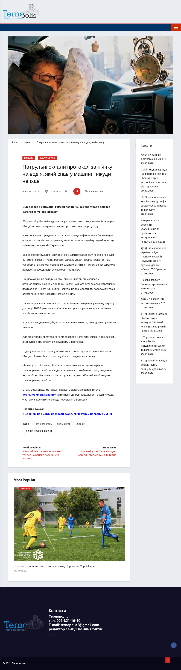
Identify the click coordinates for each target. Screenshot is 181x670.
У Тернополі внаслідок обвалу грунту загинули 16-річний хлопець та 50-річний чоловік (154, 322)
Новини (27, 142)
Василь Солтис (31, 191)
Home (14, 142)
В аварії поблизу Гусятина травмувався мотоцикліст (154, 284)
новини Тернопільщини (38, 430)
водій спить (64, 423)
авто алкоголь (44, 423)
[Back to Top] (167, 660)
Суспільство (47, 158)
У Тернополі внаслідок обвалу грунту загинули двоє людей (154, 364)
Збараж (80, 423)
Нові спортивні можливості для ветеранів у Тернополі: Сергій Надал (55, 566)
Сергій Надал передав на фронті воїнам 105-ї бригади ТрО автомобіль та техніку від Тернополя (154, 178)
